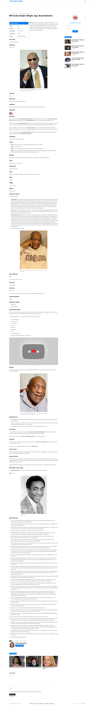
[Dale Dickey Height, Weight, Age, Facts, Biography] (50, 661)
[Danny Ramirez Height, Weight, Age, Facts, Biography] (68, 60)
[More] (47, 19)
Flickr (44, 270)
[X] (77, 704)
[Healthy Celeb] (16, 1)
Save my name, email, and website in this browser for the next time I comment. (26, 691)
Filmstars (16, 13)
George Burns (23, 470)
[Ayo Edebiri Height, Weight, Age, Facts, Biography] (17, 661)
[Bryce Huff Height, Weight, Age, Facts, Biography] (68, 66)
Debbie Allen (13, 210)
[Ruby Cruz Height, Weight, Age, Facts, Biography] (33, 661)
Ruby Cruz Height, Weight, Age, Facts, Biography (33, 667)
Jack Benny (34, 470)
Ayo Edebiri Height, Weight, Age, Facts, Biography (17, 667)
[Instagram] (75, 704)
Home (10, 13)
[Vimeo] (80, 704)
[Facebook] (72, 704)
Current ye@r (12, 696)
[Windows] (82, 704)
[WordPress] (85, 704)
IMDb (14, 473)
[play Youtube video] (33, 351)
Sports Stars (74, 67)
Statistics (13, 13)
